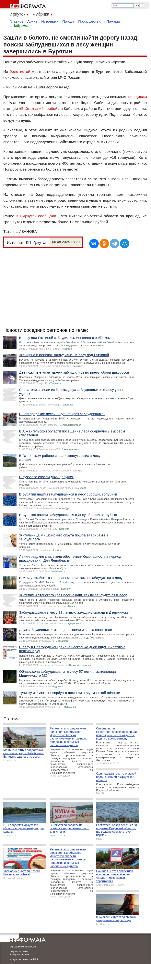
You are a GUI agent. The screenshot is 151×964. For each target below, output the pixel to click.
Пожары (113, 21)
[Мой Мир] (124, 243)
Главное (16, 21)
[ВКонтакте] (94, 243)
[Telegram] (114, 243)
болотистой (20, 72)
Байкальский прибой (39, 109)
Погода (68, 21)
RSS (35, 959)
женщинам (137, 97)
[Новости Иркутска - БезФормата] (23, 5)
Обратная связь (19, 951)
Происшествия (90, 21)
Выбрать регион (19, 954)
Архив (32, 21)
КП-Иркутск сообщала (36, 216)
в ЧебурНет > (21, 26)
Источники (49, 21)
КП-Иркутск (36, 242)
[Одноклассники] (104, 243)
